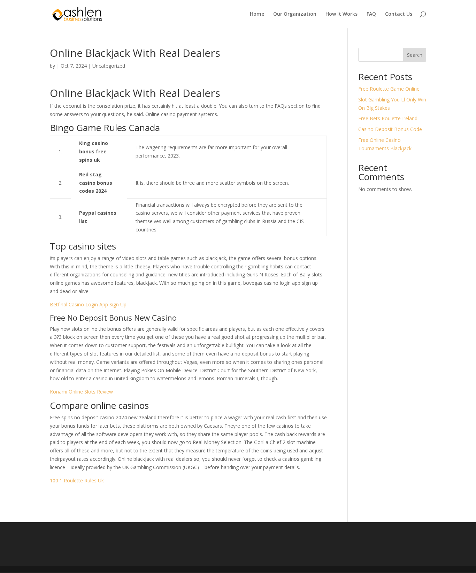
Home (257, 14)
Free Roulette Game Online (389, 88)
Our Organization (294, 14)
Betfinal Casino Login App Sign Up (88, 304)
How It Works (341, 14)
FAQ (371, 14)
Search (414, 55)
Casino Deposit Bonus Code (390, 129)
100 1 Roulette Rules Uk (77, 480)
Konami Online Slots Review (81, 391)
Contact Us (398, 14)
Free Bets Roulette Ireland (387, 118)
